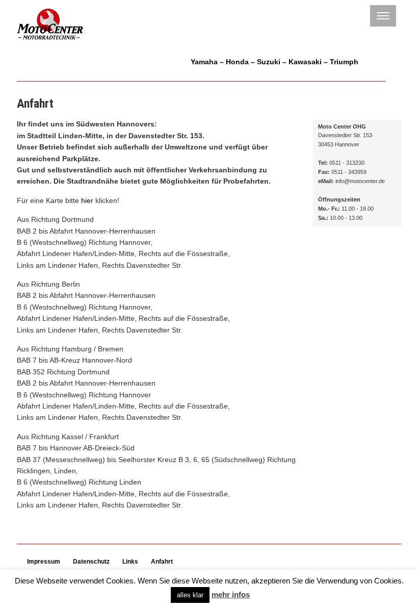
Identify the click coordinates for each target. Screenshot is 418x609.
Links (130, 561)
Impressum (43, 561)
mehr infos (231, 594)
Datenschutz (91, 561)
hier (87, 200)
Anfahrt (162, 561)
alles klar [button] (190, 595)
